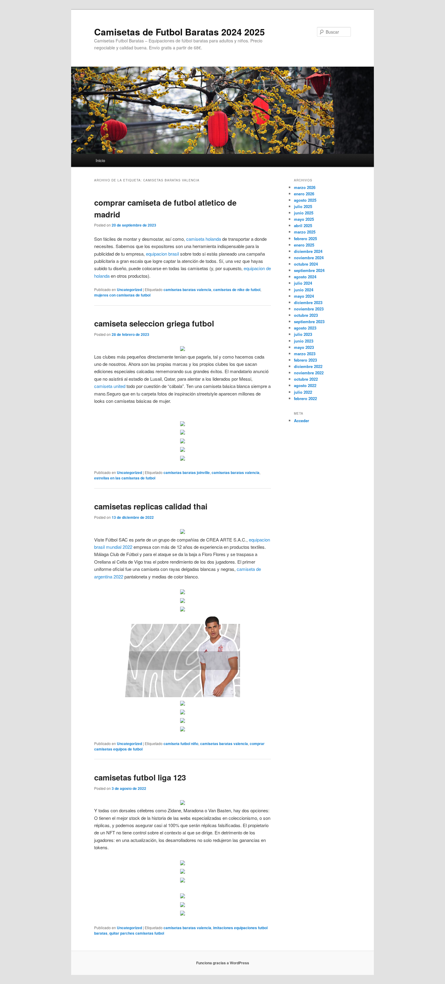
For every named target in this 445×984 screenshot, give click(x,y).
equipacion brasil (162, 253)
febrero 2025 (305, 238)
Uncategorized (129, 289)
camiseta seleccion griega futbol (154, 323)
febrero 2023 (305, 360)
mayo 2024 (304, 296)
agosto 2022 (305, 385)
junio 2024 (303, 290)
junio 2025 (303, 213)
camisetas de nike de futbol (236, 289)
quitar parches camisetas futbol (136, 933)
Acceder (301, 420)
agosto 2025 (305, 200)
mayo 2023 (304, 347)
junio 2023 (303, 341)
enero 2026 (304, 194)
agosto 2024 (305, 277)
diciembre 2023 (308, 302)
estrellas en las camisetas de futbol (124, 478)
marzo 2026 (304, 187)
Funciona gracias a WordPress (222, 963)
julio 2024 (303, 283)
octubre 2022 (306, 379)
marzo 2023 (304, 353)
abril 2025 (303, 225)
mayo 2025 (304, 219)
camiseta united (109, 386)
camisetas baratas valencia (187, 289)
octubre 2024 (306, 264)
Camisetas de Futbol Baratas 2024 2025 (179, 31)
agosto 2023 (305, 328)
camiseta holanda (203, 239)
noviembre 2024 (309, 257)
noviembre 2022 (309, 373)
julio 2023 (303, 334)
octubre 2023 (306, 315)
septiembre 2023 (309, 321)
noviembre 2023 (309, 309)
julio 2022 (303, 392)
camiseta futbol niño (180, 743)
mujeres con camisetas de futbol (122, 295)
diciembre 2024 (308, 251)
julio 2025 (303, 206)
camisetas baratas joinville (186, 472)
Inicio (100, 160)
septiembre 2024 (309, 270)
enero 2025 (304, 245)
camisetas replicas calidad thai (150, 506)
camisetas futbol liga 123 (140, 777)
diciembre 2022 (308, 366)
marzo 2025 (304, 232)
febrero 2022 (305, 398)
